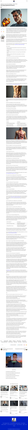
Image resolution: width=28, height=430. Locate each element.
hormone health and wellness (12, 232)
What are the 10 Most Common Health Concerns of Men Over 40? (12, 378)
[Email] (3, 31)
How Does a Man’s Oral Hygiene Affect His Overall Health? (2, 41)
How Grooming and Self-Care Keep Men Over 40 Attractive (11, 371)
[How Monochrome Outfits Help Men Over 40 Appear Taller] (14, 403)
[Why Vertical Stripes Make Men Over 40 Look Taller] (23, 403)
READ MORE (7, 397)
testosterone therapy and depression (15, 84)
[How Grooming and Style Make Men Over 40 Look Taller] (5, 403)
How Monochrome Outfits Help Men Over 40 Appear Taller (13, 408)
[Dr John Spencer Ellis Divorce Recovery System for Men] (5, 388)
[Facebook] (1, 30)
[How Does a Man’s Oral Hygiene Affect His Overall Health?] (2, 37)
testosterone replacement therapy (19, 44)
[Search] (26, 1)
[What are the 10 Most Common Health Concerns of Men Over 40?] (14, 388)
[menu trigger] (1, 1)
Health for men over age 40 (4, 388)
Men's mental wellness (3, 389)
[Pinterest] (1, 31)
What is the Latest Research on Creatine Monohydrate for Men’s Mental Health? (23, 392)
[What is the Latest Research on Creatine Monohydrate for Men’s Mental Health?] (23, 388)
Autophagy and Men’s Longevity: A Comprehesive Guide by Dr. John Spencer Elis (13, 375)
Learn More (14, 361)
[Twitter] (3, 30)
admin (2, 411)
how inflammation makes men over (11, 173)
